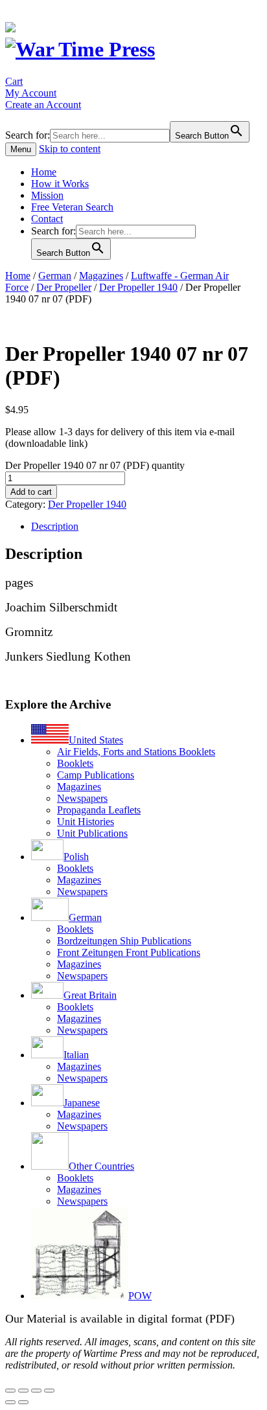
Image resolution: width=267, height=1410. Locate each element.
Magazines (101, 275)
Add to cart (31, 492)
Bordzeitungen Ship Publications (124, 940)
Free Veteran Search (72, 206)
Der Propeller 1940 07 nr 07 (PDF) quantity (95, 465)
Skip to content (69, 148)
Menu (20, 149)
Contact (47, 218)
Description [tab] (54, 526)
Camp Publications (95, 774)
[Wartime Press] (80, 49)
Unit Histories (85, 821)
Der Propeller (63, 287)
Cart (14, 81)
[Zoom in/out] (10, 1391)
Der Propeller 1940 (138, 287)
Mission (47, 195)
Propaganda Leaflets (99, 809)
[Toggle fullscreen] (23, 1391)
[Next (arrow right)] (23, 1402)
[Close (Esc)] (49, 1391)
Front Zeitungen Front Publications (128, 952)
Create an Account (43, 104)
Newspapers (82, 798)
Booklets (75, 763)
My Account (30, 92)
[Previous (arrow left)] (10, 1402)
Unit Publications (92, 833)
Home (43, 171)
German (54, 275)
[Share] (36, 1391)
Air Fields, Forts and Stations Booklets (136, 751)
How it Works (60, 183)
